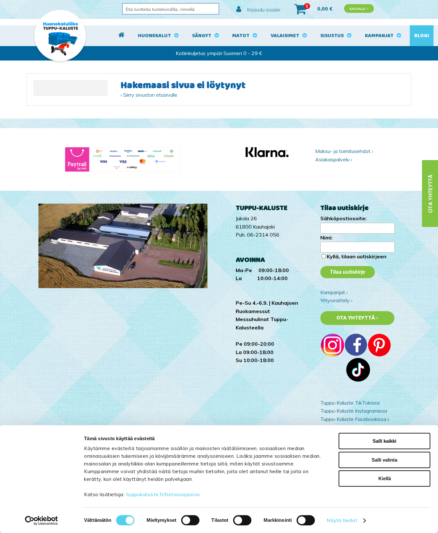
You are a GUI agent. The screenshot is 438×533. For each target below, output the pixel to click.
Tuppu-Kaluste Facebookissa (353, 419)
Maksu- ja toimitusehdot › (344, 151)
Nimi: (326, 237)
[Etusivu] (121, 36)
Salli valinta (384, 460)
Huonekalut (154, 35)
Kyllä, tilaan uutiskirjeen (356, 256)
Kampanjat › (334, 292)
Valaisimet (285, 35)
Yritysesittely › (336, 300)
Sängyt (201, 35)
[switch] (190, 520)
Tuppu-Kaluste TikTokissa (350, 403)
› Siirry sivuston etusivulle (149, 95)
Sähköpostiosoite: (343, 218)
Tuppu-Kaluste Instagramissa (353, 411)
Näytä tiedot (342, 520)
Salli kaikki (384, 441)
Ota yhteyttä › (357, 318)
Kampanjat (379, 35)
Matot (240, 35)
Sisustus (332, 35)
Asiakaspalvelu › (333, 159)
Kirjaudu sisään (263, 10)
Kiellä (384, 478)
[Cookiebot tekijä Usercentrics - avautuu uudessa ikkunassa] (41, 520)
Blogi (421, 35)
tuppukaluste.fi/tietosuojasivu (163, 494)
